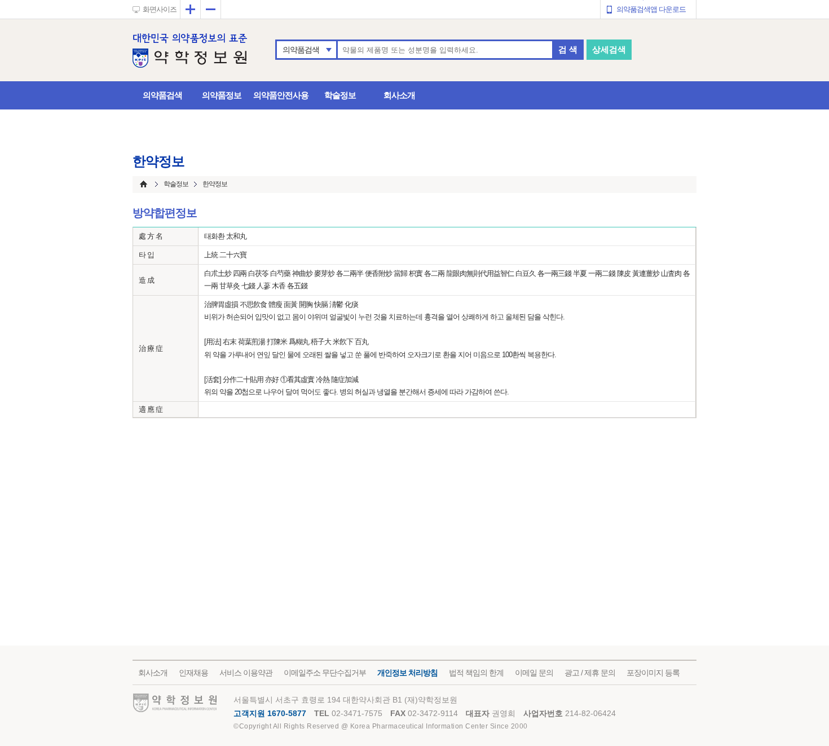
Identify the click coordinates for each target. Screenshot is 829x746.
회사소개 (399, 95)
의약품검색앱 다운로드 (651, 9)
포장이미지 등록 (653, 672)
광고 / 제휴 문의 (590, 672)
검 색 (567, 49)
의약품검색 (301, 49)
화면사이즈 (160, 9)
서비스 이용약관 (245, 672)
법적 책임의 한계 (476, 672)
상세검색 (609, 49)
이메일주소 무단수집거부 (325, 672)
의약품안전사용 (280, 95)
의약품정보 (221, 95)
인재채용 (193, 672)
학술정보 (340, 95)
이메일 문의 (534, 672)
